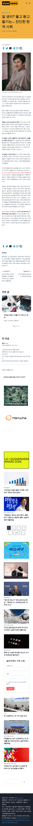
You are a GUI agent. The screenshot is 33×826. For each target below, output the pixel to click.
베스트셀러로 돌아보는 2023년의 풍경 (24, 274)
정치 (5, 512)
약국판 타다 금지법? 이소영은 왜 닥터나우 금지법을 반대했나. (15, 767)
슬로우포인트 (7, 650)
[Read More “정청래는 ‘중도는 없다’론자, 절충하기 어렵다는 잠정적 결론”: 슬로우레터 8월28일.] (16, 504)
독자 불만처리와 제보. (11, 822)
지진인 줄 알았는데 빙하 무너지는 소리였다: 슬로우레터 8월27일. (16, 629)
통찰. (3, 12)
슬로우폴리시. (7, 487)
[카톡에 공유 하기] (10, 48)
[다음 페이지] (28, 310)
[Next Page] (23, 533)
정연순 (4, 31)
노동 (5, 713)
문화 (6, 12)
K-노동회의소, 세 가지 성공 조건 (15, 716)
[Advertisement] (16, 439)
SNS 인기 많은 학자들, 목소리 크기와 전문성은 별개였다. (16, 654)
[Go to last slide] (4, 310)
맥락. (15, 763)
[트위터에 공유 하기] (7, 48)
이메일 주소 (9, 665)
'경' (9, 256)
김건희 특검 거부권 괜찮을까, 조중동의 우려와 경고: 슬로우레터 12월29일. (8, 276)
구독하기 (10, 688)
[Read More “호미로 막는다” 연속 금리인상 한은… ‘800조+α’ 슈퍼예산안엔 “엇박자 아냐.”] (16, 589)
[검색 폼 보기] (26, 3)
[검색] (24, 782)
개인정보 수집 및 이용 (17, 682)
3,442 (16, 532)
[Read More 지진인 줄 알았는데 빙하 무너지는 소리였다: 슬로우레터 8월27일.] (16, 616)
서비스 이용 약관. (23, 818)
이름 (7, 673)
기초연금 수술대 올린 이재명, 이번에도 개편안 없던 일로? (16, 491)
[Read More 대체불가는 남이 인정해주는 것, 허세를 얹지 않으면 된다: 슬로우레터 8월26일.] (16, 727)
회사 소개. (19, 798)
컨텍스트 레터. (10, 512)
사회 (9, 12)
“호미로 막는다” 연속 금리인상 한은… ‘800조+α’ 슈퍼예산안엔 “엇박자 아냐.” (16, 602)
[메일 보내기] (17, 48)
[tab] (15, 326)
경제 (12, 763)
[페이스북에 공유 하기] (3, 48)
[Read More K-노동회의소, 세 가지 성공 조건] (16, 705)
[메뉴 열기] (29, 3)
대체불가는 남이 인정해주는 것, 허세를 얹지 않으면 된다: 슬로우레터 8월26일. (16, 741)
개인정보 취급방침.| (19, 820)
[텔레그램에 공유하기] (14, 48)
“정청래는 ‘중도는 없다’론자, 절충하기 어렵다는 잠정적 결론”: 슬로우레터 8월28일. (16, 517)
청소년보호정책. (7, 820)
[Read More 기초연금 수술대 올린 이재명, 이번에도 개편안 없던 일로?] (16, 479)
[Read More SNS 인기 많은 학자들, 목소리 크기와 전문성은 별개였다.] (16, 641)
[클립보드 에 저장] (21, 48)
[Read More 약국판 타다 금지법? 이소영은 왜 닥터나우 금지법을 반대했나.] (16, 755)
